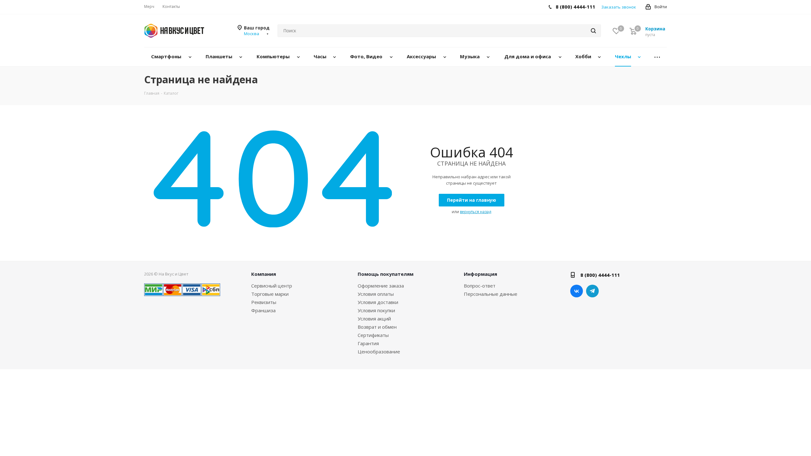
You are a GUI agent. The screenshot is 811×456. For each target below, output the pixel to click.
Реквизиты (263, 302)
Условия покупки (376, 310)
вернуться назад (475, 211)
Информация (480, 274)
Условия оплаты (376, 294)
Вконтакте (576, 291)
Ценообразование (379, 351)
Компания (263, 274)
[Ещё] (657, 57)
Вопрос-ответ (479, 285)
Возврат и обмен (377, 327)
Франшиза (263, 310)
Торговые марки (270, 294)
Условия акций (374, 318)
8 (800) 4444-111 (575, 6)
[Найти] (593, 30)
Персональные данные (490, 294)
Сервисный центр (271, 285)
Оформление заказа (381, 285)
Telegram (592, 291)
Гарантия (368, 343)
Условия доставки (378, 302)
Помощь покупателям (385, 274)
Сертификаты (373, 335)
